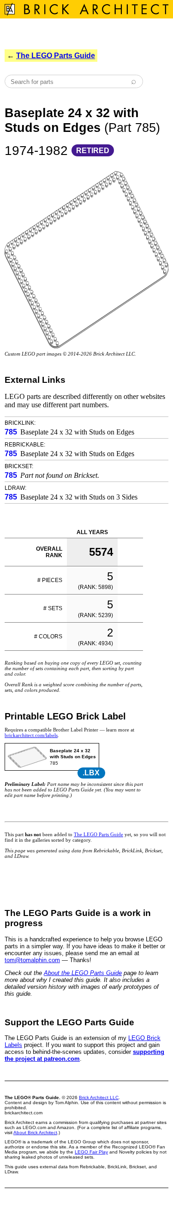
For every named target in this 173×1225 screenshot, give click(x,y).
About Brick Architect (35, 1132)
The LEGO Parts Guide (55, 55)
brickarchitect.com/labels (31, 735)
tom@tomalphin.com (32, 960)
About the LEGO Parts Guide (83, 972)
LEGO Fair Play (91, 1151)
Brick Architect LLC (99, 1097)
